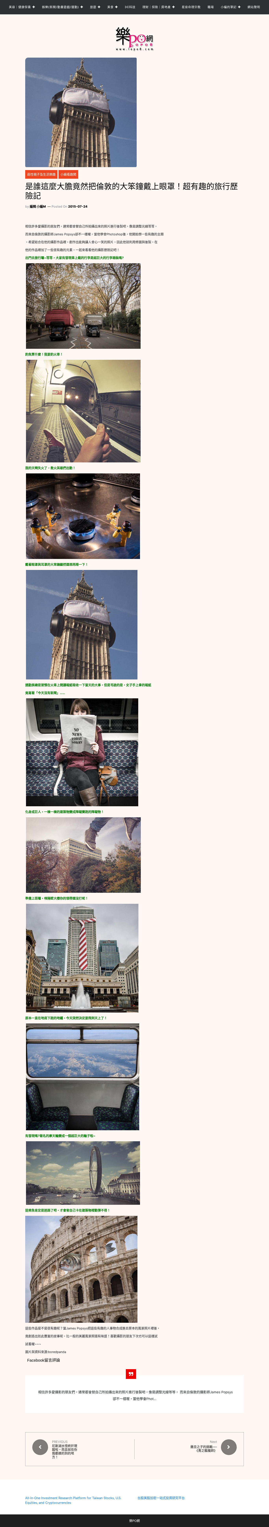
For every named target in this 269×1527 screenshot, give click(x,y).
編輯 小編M (38, 206)
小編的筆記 (229, 7)
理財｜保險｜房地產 (156, 7)
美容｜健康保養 (20, 7)
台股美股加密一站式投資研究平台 (161, 1498)
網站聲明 (254, 7)
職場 (211, 7)
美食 (110, 7)
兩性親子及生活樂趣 (41, 174)
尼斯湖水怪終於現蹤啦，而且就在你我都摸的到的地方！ (64, 1451)
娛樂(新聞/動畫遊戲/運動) (60, 7)
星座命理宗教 (191, 7)
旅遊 (93, 7)
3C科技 (130, 7)
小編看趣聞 (68, 174)
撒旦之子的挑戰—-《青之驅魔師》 (203, 1448)
